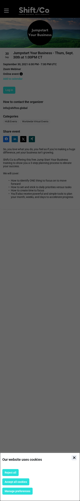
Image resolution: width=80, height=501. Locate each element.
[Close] (74, 457)
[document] (40, 477)
